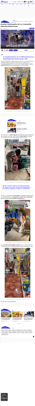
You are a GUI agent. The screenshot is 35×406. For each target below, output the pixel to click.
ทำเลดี (25, 330)
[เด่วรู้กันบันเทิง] (19, 2)
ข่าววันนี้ (22, 332)
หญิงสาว (3, 330)
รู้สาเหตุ (6, 332)
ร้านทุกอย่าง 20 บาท (20, 330)
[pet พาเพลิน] (21, 2)
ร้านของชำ (13, 330)
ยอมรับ (4, 398)
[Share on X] (32, 28)
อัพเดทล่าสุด (14, 332)
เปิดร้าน (10, 330)
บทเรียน (10, 332)
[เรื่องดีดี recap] (17, 2)
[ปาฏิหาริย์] (25, 2)
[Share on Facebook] (30, 28)
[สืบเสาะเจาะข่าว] (15, 2)
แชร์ (28, 28)
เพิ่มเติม (2, 396)
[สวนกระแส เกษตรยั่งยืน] (27, 2)
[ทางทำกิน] (23, 2)
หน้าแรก (14, 20)
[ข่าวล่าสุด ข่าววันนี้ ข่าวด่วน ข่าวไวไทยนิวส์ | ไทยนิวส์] (5, 1)
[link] (17, 124)
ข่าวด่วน (19, 332)
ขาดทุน (3, 332)
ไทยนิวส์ (30, 332)
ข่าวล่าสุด (26, 332)
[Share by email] (33, 28)
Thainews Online (5, 334)
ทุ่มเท (6, 330)
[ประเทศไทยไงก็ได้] (28, 2)
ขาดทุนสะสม (29, 330)
